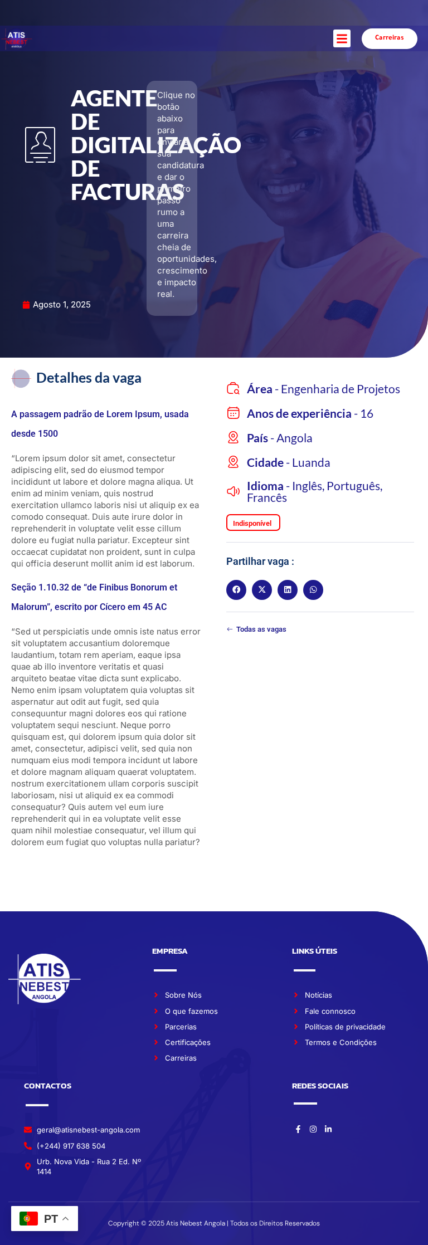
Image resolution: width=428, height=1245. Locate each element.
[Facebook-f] (298, 1129)
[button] (342, 38)
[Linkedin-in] (328, 1129)
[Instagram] (313, 1129)
